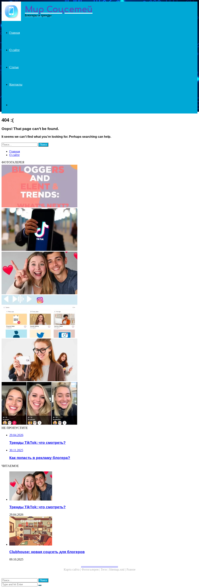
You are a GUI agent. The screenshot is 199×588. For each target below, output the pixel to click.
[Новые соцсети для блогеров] (99, 317)
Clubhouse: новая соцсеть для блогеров (47, 552)
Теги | (105, 569)
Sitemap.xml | (118, 569)
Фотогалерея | (91, 569)
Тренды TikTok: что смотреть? (37, 507)
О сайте (14, 50)
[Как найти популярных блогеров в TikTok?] (99, 403)
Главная (14, 32)
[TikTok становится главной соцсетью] (99, 230)
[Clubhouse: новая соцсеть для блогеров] (103, 531)
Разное (131, 569)
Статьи (14, 67)
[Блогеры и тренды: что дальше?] (99, 186)
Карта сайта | (73, 569)
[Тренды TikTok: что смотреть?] (99, 273)
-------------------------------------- (99, 566)
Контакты (15, 84)
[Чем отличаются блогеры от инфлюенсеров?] (99, 360)
